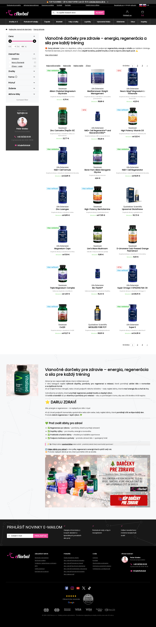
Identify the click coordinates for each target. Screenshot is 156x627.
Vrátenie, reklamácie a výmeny (45, 563)
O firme (95, 558)
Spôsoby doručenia (41, 558)
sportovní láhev (67, 444)
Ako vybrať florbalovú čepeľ (73, 563)
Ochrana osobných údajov (102, 566)
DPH (36, 566)
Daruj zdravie (39, 29)
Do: (18, 46)
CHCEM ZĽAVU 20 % (97, 2)
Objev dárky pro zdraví (57, 449)
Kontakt (59, 5)
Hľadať (99, 13)
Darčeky (68, 5)
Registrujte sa (119, 5)
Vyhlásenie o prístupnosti (101, 569)
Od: (10, 46)
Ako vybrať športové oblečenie (74, 566)
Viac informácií (51, 55)
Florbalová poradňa (14, 5)
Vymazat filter (22, 100)
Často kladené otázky (71, 558)
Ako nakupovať (69, 574)
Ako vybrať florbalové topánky (74, 571)
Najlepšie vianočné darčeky (20, 29)
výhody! (133, 5)
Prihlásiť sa (40, 536)
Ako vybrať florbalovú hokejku (74, 560)
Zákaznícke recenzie (71, 599)
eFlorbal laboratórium (31, 5)
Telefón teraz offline (92, 5)
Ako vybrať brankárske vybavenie (75, 569)
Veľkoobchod (39, 569)
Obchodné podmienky (100, 563)
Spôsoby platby (40, 560)
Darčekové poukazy (42, 571)
